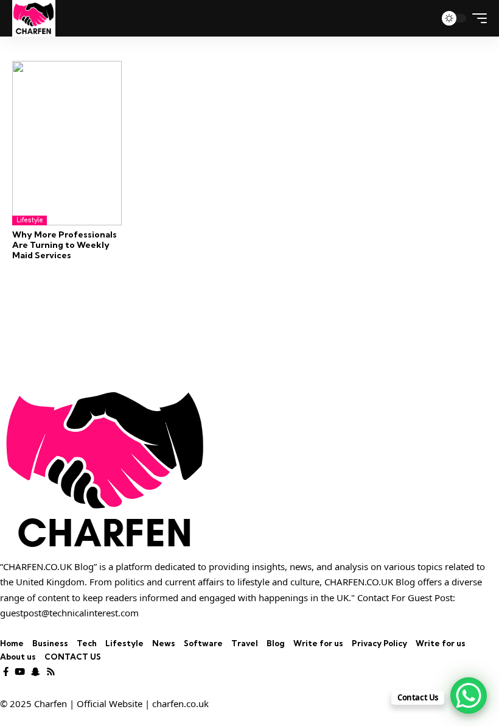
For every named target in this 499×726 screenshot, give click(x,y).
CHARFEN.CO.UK (358, 582)
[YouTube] (20, 672)
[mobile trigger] (476, 18)
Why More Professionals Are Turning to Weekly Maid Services (64, 245)
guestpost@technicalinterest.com (69, 613)
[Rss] (50, 672)
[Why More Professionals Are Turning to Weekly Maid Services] (67, 143)
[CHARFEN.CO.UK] (33, 18)
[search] (421, 18)
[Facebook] (6, 672)
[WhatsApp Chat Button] (468, 695)
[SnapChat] (35, 672)
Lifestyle (29, 220)
